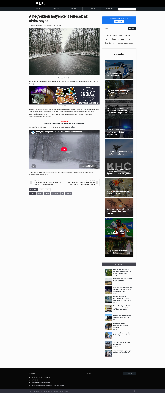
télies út (69, 193)
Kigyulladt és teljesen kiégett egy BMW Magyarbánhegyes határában (118, 93)
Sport (130, 39)
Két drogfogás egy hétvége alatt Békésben (117, 74)
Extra (41, 189)
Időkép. (73, 127)
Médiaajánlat (60, 385)
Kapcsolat (91, 9)
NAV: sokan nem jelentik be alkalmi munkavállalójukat (117, 192)
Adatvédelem (49, 385)
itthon (47, 193)
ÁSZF (55, 385)
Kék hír (123, 39)
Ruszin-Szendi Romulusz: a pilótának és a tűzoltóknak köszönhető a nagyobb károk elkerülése (118, 111)
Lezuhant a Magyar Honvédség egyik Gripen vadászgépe (119, 153)
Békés (121, 36)
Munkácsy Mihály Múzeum (125, 43)
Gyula (108, 39)
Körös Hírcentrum (36, 25)
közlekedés (55, 193)
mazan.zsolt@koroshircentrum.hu (41, 382)
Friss (48, 189)
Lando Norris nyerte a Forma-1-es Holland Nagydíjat (118, 232)
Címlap (38, 9)
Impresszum (35, 385)
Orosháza (128, 36)
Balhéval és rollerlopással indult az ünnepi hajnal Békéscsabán (64, 123)
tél (62, 193)
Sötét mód (109, 9)
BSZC (114, 43)
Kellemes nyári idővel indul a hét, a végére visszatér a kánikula (117, 211)
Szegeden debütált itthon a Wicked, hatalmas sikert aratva (118, 252)
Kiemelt (73, 9)
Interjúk (56, 9)
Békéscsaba (111, 35)
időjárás (40, 193)
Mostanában (119, 54)
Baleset (115, 39)
